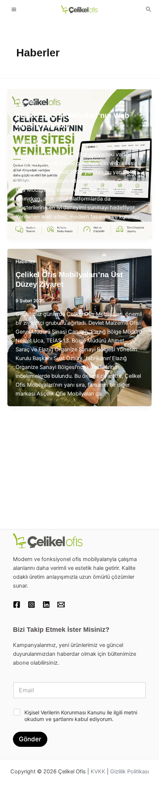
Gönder (30, 739)
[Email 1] (61, 604)
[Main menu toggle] (13, 9)
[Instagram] (31, 604)
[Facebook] (16, 604)
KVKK (98, 771)
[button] (149, 9)
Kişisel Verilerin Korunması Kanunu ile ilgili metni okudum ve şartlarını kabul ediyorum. (80, 715)
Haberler (25, 102)
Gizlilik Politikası (129, 771)
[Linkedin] (46, 604)
